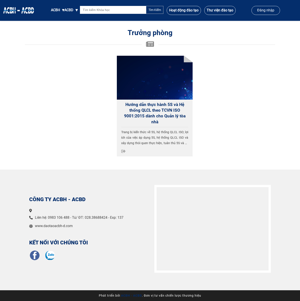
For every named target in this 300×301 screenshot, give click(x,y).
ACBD (68, 10)
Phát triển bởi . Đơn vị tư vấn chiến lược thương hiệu (150, 295)
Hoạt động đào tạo (184, 10)
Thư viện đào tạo (220, 10)
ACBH (55, 10)
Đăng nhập (265, 10)
